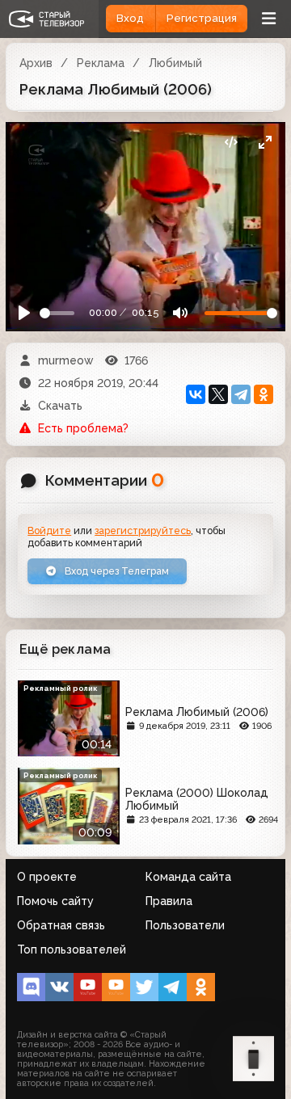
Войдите (49, 530)
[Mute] (180, 313)
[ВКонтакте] (195, 394)
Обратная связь (61, 925)
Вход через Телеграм (115, 571)
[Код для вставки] (231, 143)
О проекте (47, 876)
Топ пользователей (71, 949)
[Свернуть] (265, 143)
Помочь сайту (55, 901)
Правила (169, 901)
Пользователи (185, 925)
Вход (130, 18)
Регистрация (202, 18)
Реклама (100, 63)
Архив (36, 63)
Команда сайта (188, 876)
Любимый (175, 63)
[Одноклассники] (263, 394)
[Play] (25, 313)
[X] (218, 394)
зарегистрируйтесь (143, 530)
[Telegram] (241, 394)
